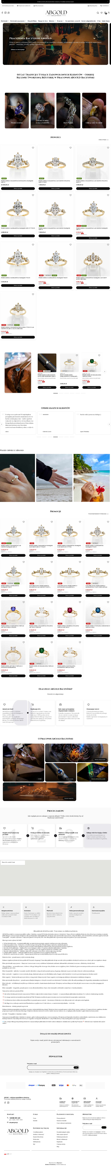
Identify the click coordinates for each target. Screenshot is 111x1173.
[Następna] (107, 2)
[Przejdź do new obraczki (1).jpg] (94, 110)
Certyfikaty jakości (38, 1132)
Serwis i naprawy (69, 798)
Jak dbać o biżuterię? (38, 1134)
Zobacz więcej (102, 140)
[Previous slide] (1, 424)
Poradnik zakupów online (63, 1132)
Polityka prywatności (62, 1137)
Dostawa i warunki (61, 1120)
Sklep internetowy (55, 1162)
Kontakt (35, 1120)
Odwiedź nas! (19, 49)
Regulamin (59, 1141)
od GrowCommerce (60, 1164)
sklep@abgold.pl (93, 5)
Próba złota (36, 1139)
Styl (34, 1144)
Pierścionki (16, 127)
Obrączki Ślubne (94, 127)
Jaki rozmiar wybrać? (62, 1134)
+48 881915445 (105, 5)
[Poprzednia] (3, 2)
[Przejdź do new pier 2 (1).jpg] (17, 110)
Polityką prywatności (92, 1135)
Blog (58, 1146)
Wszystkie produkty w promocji (97, 514)
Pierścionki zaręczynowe (42, 127)
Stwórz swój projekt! (100, 759)
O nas (34, 1118)
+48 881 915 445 (14, 1118)
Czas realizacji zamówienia (64, 1123)
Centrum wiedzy (61, 1144)
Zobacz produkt (18, 188)
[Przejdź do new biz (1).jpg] (68, 110)
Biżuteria (68, 127)
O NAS (39, 779)
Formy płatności (61, 1118)
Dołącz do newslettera (76, 1067)
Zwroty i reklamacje (62, 1139)
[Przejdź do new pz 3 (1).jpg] (43, 110)
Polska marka (69, 779)
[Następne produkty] (104, 371)
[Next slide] (109, 424)
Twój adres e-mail (32, 1063)
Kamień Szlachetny (38, 1137)
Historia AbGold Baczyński (98, 779)
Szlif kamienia (36, 1141)
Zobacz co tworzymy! (47, 51)
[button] (98, 13)
